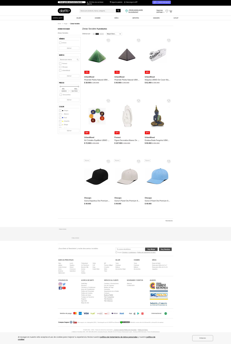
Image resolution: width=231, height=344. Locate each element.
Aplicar (69, 48)
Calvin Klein (96, 269)
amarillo (66, 121)
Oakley (83, 273)
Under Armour (62, 267)
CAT (94, 265)
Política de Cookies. (87, 293)
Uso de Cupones (109, 285)
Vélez (94, 263)
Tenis (117, 263)
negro (66, 110)
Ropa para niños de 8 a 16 (159, 267)
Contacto (106, 293)
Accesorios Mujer (121, 269)
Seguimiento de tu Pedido (111, 291)
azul (65, 117)
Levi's (71, 263)
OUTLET (176, 18)
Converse (73, 269)
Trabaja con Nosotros (87, 297)
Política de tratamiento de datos (146, 252)
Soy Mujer (151, 249)
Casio (83, 271)
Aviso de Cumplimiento (87, 289)
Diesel (71, 267)
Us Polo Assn (85, 265)
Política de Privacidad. (87, 291)
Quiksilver (73, 271)
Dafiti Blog (84, 283)
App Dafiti (84, 301)
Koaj (94, 267)
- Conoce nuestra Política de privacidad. (125, 330)
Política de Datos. (143, 330)
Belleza (118, 267)
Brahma (60, 271)
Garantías (107, 289)
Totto (105, 271)
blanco (66, 114)
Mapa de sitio (85, 303)
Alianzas (129, 283)
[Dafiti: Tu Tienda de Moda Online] (64, 10)
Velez (105, 269)
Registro (83, 299)
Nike (59, 263)
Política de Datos (86, 295)
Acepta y (137, 252)
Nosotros (84, 285)
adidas (60, 265)
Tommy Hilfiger (108, 265)
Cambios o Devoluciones (111, 283)
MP (105, 263)
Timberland (84, 263)
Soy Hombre (165, 249)
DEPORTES (135, 18)
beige (66, 124)
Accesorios (137, 269)
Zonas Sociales (63, 33)
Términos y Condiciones (88, 287)
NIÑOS (116, 18)
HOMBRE (97, 18)
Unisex (64, 43)
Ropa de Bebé (156, 263)
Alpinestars (61, 273)
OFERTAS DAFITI (57, 18)
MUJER (79, 18)
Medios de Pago (108, 287)
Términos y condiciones (129, 252)
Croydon (106, 267)
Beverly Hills (84, 267)
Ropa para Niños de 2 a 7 (159, 265)
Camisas (118, 265)
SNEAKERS (156, 18)
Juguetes (154, 269)
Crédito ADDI (131, 285)
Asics (60, 269)
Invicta (83, 269)
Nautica (72, 265)
